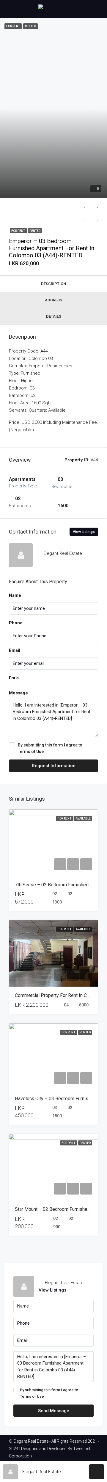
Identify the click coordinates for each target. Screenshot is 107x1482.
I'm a (14, 678)
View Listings (84, 532)
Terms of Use (31, 751)
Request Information (53, 765)
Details (53, 316)
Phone (16, 623)
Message (18, 693)
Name (15, 595)
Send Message (53, 1410)
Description (53, 284)
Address (53, 300)
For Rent (18, 230)
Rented (34, 230)
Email (14, 650)
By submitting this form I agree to (50, 748)
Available (83, 818)
